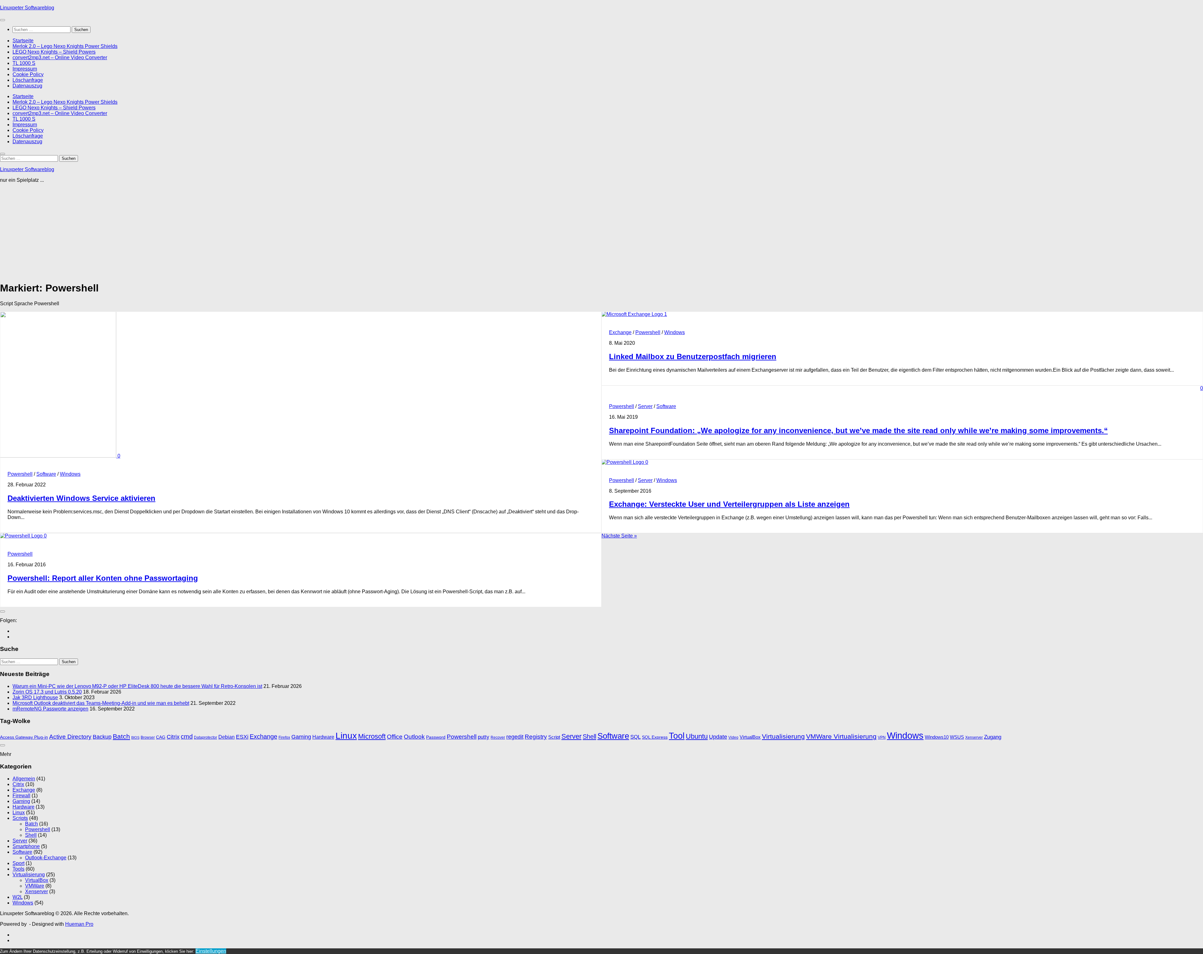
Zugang (992, 737)
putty (483, 737)
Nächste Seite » (619, 535)
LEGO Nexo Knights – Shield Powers (54, 52)
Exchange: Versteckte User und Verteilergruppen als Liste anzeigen (729, 504)
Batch (121, 736)
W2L (18, 897)
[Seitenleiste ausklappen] (2, 611)
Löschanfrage (28, 80)
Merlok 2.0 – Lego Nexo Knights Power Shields (65, 46)
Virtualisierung (783, 736)
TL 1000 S (24, 63)
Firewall (21, 795)
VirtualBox (750, 737)
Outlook (414, 736)
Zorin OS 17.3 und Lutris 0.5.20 (47, 692)
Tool (677, 736)
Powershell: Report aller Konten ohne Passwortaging (103, 578)
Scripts (20, 818)
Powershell (20, 474)
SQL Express (655, 737)
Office (395, 736)
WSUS (957, 737)
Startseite (23, 40)
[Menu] (2, 20)
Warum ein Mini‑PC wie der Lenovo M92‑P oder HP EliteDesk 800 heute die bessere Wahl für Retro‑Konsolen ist (137, 686)
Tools (18, 869)
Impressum (25, 68)
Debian (226, 737)
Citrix (173, 737)
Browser (148, 737)
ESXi (242, 737)
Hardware (323, 737)
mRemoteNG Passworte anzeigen (50, 708)
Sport (18, 863)
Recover (498, 737)
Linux (346, 736)
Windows (70, 474)
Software (46, 474)
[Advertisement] (188, 232)
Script (554, 737)
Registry (536, 736)
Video (733, 737)
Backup (102, 737)
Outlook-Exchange (45, 857)
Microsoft (372, 736)
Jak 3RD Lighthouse (35, 697)
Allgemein (24, 778)
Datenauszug (27, 85)
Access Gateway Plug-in (24, 737)
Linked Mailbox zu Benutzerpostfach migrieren (692, 356)
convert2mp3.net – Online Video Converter (60, 57)
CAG (160, 737)
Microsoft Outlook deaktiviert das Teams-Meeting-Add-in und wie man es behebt (101, 703)
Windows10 (937, 737)
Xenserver (974, 737)
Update (718, 737)
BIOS (135, 737)
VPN (882, 737)
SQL (635, 737)
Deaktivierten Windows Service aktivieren (81, 498)
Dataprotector (205, 737)
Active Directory (70, 736)
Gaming (301, 737)
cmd (187, 736)
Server (645, 406)
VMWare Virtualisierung (841, 736)
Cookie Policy (28, 74)
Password (435, 737)
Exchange (620, 332)
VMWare (34, 885)
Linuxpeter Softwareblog (27, 7)
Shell (589, 736)
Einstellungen (210, 951)
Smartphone (26, 846)
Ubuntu (697, 736)
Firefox (284, 737)
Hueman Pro (79, 924)
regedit (514, 737)
